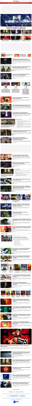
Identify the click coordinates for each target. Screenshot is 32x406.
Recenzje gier (23, 119)
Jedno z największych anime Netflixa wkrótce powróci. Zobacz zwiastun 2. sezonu (16, 181)
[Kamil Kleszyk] (1, 39)
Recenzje (17, 391)
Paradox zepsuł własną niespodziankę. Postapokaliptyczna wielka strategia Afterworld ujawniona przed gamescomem (27, 32)
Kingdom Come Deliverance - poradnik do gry (13, 294)
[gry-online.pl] (16, 1)
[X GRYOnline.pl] (12, 395)
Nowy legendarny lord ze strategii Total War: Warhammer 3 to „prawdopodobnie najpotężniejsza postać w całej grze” (16, 309)
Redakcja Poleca (16, 81)
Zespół (23, 398)
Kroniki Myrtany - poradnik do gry (23, 294)
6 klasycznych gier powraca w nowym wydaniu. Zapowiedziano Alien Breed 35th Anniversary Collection (16, 61)
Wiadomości (11, 391)
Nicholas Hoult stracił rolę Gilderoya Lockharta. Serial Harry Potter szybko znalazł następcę (16, 164)
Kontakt (27, 398)
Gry (22, 169)
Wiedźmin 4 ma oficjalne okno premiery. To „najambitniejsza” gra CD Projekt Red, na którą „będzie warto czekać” (16, 38)
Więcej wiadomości (16, 389)
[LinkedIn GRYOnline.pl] (16, 395)
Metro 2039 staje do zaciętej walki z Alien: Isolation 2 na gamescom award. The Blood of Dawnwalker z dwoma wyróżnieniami (16, 317)
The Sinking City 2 (4, 268)
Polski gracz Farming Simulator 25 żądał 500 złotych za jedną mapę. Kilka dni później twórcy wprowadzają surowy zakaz (16, 258)
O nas (2, 398)
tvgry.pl (16, 193)
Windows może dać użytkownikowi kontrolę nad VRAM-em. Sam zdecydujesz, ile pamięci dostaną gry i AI (16, 377)
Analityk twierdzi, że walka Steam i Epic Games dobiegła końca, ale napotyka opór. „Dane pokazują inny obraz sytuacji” (26, 38)
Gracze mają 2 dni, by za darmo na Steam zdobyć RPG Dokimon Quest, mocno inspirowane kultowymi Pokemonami (16, 251)
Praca (25, 398)
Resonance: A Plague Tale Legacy (17, 268)
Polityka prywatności (13, 398)
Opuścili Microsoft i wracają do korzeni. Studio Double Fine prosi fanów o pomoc (16, 369)
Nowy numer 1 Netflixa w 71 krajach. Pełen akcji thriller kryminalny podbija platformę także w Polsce (16, 68)
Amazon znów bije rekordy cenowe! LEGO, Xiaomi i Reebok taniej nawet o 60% (7, 55)
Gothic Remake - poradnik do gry (3, 294)
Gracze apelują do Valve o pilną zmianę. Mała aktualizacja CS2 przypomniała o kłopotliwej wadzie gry (16, 32)
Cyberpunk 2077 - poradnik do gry (8, 294)
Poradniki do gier (16, 233)
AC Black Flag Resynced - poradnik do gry (16, 240)
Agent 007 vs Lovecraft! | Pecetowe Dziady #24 (5, 197)
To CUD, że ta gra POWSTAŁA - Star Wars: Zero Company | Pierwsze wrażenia (15, 198)
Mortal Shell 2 (11, 268)
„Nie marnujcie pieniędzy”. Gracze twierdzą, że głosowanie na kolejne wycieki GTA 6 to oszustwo (16, 157)
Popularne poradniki (16, 289)
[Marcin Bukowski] (11, 39)
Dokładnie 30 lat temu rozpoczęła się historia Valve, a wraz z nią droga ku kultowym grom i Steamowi (16, 384)
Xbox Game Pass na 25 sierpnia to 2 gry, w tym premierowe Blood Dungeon (16, 214)
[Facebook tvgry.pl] (24, 395)
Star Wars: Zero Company (24, 268)
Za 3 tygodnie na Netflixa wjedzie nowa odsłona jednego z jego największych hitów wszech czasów (16, 132)
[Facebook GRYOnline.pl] (10, 395)
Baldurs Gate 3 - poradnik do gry (28, 294)
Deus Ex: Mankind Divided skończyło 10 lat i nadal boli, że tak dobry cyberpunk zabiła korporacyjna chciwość (5, 32)
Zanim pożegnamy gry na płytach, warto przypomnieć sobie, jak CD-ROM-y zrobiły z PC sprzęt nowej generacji (5, 88)
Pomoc (29, 398)
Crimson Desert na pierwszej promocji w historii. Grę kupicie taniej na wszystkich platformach (16, 76)
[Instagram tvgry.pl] (22, 395)
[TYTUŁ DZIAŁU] (16, 263)
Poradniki (21, 391)
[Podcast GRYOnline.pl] (14, 395)
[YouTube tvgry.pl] (20, 395)
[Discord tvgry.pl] (23, 395)
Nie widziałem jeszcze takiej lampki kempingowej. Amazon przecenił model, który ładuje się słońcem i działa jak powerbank (20, 55)
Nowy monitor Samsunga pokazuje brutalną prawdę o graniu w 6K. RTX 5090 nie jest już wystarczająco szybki (16, 107)
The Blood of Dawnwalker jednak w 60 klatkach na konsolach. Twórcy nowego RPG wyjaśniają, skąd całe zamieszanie (16, 301)
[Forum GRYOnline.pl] (17, 395)
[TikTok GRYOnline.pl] (13, 395)
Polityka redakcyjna (9, 398)
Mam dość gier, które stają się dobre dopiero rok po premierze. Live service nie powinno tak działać (15, 88)
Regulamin (5, 398)
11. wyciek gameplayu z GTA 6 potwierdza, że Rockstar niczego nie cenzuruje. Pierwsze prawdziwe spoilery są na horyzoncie (16, 277)
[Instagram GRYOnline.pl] (11, 395)
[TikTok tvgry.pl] (21, 395)
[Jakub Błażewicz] (1, 25)
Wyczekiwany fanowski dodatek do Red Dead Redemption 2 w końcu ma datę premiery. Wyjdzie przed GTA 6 (5, 38)
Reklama (21, 398)
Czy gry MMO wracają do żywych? (25, 197)
